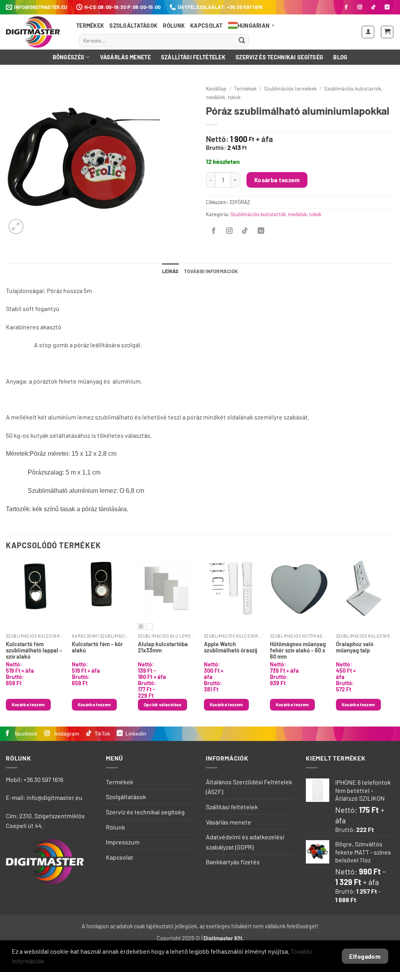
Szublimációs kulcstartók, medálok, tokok (275, 214)
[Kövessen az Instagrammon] (359, 7)
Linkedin (135, 733)
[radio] (141, 626)
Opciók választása (163, 704)
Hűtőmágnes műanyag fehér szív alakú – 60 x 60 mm (298, 650)
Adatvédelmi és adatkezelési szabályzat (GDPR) (245, 842)
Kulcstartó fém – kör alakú (97, 647)
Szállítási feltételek (193, 57)
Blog (340, 57)
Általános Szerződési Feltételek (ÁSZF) (249, 787)
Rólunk (174, 25)
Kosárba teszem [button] (28, 704)
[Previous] (6, 642)
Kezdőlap (216, 88)
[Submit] (241, 40)
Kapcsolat (206, 25)
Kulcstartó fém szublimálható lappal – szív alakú (34, 650)
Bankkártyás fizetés (233, 861)
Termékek (90, 25)
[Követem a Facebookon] (346, 7)
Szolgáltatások (133, 25)
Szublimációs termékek (290, 88)
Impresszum (122, 842)
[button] (368, 32)
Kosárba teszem (277, 179)
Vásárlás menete (125, 57)
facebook (25, 733)
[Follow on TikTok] (373, 7)
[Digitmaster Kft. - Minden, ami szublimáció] (35, 32)
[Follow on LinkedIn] (387, 7)
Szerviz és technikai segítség (279, 57)
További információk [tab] (211, 271)
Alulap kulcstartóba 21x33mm (163, 647)
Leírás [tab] (170, 271)
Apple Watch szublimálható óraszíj (230, 647)
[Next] (394, 642)
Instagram (66, 733)
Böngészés (69, 57)
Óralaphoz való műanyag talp (354, 647)
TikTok (102, 733)
